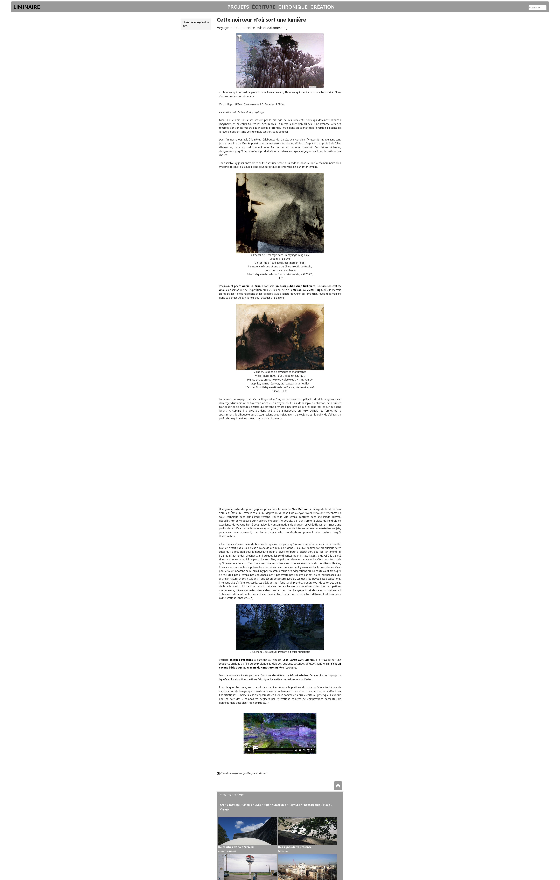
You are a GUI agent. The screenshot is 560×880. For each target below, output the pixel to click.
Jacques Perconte (241, 660)
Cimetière (233, 805)
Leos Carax (298, 660)
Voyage (224, 809)
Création (322, 7)
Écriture (263, 7)
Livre (258, 805)
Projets (238, 7)
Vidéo (326, 805)
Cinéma (247, 805)
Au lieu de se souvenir (227, 851)
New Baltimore (301, 509)
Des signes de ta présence (295, 847)
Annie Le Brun (251, 286)
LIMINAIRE (26, 7)
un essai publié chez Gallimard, (280, 288)
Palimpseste (283, 851)
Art (222, 805)
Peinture (294, 805)
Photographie (311, 805)
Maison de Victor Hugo (307, 290)
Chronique (292, 7)
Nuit (266, 805)
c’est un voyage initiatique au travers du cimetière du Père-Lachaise (280, 666)
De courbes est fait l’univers (236, 847)
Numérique (279, 805)
